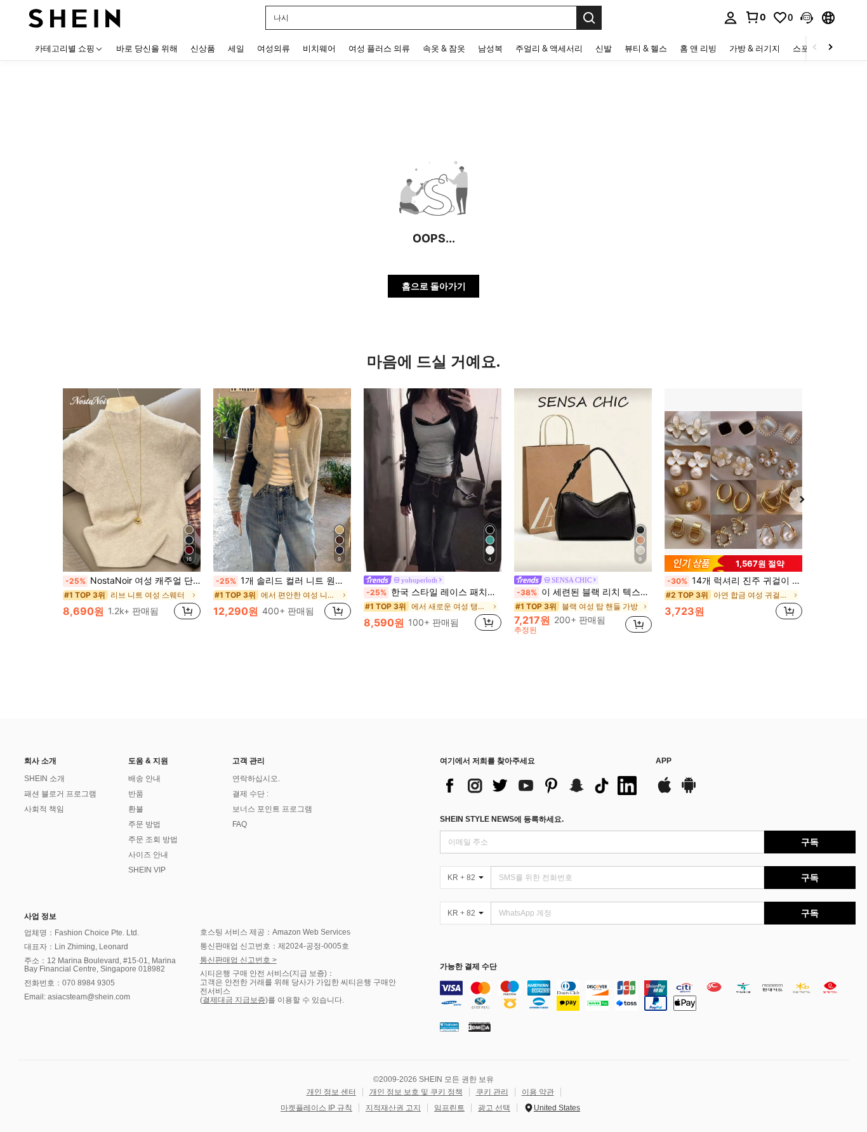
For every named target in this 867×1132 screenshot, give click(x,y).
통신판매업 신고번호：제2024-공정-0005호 (274, 946)
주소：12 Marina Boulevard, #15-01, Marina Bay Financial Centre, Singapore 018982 (100, 965)
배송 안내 (144, 778)
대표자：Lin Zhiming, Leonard (76, 946)
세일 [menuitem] (236, 48)
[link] (755, 17)
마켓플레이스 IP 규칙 (316, 1107)
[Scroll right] (830, 48)
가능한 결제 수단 (468, 967)
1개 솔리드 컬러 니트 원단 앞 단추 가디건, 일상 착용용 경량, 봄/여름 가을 (283, 581)
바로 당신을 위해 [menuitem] (147, 48)
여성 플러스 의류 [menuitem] (379, 48)
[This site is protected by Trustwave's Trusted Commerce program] (449, 1026)
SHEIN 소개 (44, 778)
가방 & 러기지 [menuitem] (754, 48)
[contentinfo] (648, 995)
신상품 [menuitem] (202, 48)
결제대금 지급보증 (233, 1000)
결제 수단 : (250, 793)
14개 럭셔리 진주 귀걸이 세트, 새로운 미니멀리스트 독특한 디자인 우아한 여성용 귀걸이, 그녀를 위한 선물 (734, 581)
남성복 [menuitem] (490, 48)
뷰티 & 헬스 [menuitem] (646, 48)
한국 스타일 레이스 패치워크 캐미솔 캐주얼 (433, 592)
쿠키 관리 (492, 1092)
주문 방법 (144, 824)
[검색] (589, 18)
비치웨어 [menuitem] (319, 48)
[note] (733, 563)
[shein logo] (75, 17)
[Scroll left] (815, 48)
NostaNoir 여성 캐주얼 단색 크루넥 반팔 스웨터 (133, 581)
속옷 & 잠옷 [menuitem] (444, 48)
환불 (135, 809)
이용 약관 (538, 1092)
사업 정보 (40, 916)
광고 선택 (494, 1107)
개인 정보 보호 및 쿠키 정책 (416, 1092)
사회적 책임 (44, 809)
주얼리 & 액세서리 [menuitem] (549, 48)
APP (664, 761)
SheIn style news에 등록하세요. (502, 819)
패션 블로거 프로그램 (60, 793)
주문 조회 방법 (153, 839)
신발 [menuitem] (603, 48)
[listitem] (132, 511)
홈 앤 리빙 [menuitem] (698, 48)
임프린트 (449, 1107)
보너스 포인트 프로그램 (272, 809)
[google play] (689, 791)
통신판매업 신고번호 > (238, 960)
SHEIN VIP (147, 869)
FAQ (239, 824)
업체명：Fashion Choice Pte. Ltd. (81, 932)
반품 (135, 793)
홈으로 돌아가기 (434, 285)
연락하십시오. (256, 778)
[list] (541, 785)
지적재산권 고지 (393, 1107)
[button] (806, 17)
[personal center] (730, 17)
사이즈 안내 (148, 854)
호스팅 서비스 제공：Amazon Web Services (275, 932)
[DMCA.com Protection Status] (479, 1026)
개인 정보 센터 (331, 1092)
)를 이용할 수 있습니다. (304, 1000)
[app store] (664, 791)
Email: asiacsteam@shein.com (77, 996)
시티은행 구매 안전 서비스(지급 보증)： (267, 973)
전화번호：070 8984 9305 (69, 982)
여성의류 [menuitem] (273, 48)
